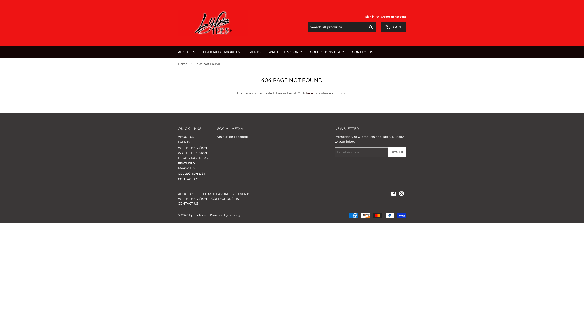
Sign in (370, 16)
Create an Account (393, 16)
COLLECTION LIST (191, 173)
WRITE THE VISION (284, 52)
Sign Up (397, 152)
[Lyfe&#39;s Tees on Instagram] (401, 194)
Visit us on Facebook (233, 136)
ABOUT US (186, 52)
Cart (397, 27)
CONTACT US (362, 52)
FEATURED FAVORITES (221, 52)
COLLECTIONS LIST (326, 52)
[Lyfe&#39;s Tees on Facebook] (393, 194)
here (309, 93)
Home (182, 64)
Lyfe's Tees (197, 215)
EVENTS (254, 52)
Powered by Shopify (225, 215)
